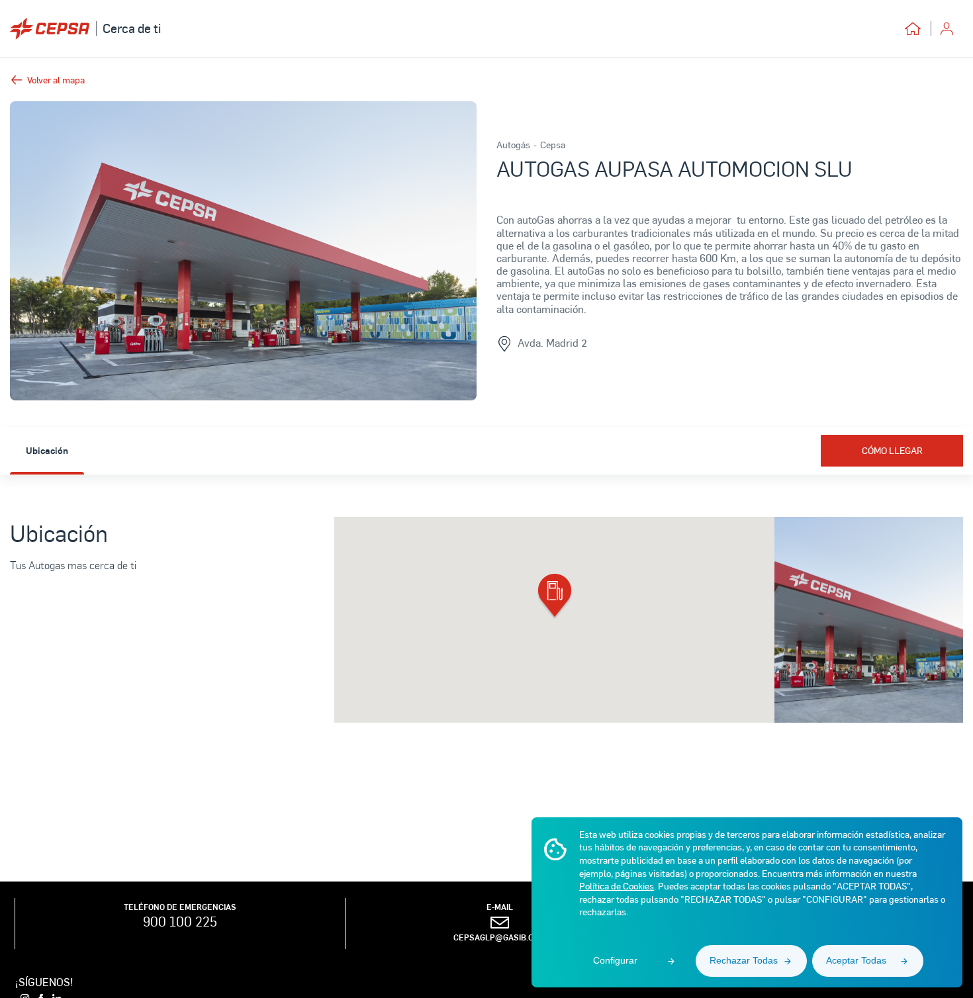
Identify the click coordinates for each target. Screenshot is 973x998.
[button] (555, 597)
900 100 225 (180, 921)
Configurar (615, 960)
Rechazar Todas (744, 960)
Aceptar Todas (856, 960)
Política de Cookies (616, 886)
